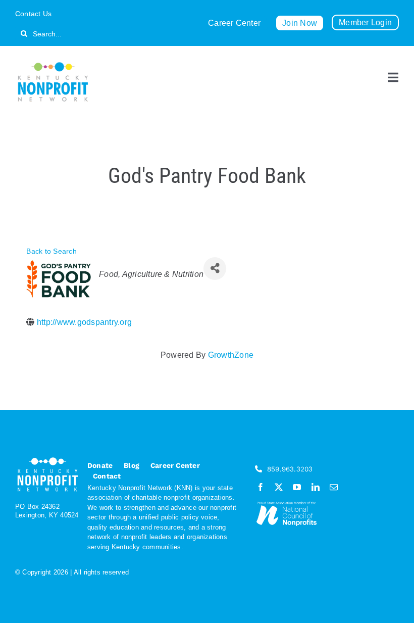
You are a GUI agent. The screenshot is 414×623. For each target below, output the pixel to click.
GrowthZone (230, 355)
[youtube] (297, 487)
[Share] (214, 268)
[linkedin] (316, 487)
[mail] (334, 487)
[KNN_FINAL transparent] (53, 64)
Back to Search (51, 251)
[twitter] (279, 487)
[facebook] (260, 487)
